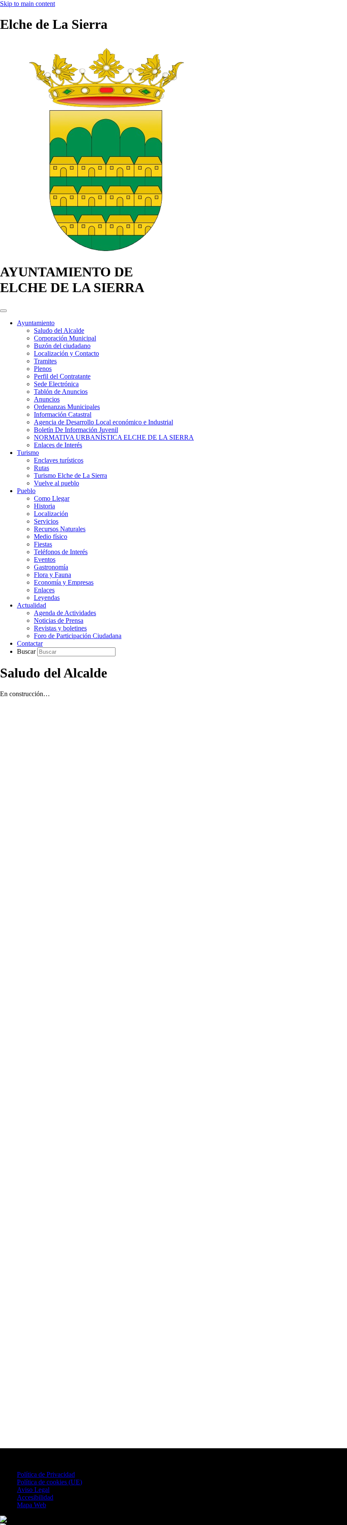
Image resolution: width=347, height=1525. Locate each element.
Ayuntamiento (36, 322)
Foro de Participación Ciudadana (77, 635)
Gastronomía (51, 567)
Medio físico (50, 536)
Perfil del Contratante (62, 376)
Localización (51, 513)
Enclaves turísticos (58, 460)
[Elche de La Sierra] (106, 251)
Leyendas (47, 597)
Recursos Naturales (59, 528)
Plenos (43, 368)
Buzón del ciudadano (62, 345)
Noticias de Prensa (58, 620)
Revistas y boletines (60, 628)
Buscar (27, 651)
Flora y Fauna (52, 574)
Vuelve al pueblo (56, 483)
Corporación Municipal (65, 338)
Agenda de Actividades (65, 612)
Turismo (28, 452)
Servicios (46, 521)
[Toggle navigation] (3, 310)
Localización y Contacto (66, 353)
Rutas (41, 467)
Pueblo (26, 490)
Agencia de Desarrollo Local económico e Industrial (103, 422)
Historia (44, 506)
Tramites (45, 361)
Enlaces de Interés (58, 445)
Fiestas (43, 544)
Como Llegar (51, 498)
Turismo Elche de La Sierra (70, 475)
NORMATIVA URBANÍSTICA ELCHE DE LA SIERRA (114, 437)
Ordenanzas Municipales (67, 406)
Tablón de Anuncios (61, 391)
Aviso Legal (33, 1489)
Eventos (44, 559)
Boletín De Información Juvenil (76, 429)
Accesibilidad (35, 1497)
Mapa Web (31, 1504)
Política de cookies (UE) (49, 1482)
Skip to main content (27, 3)
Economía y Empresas (64, 582)
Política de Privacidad (46, 1474)
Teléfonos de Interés (61, 551)
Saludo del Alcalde (59, 330)
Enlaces (44, 590)
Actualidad (31, 605)
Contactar (30, 643)
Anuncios (47, 399)
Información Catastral (62, 414)
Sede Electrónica (56, 384)
